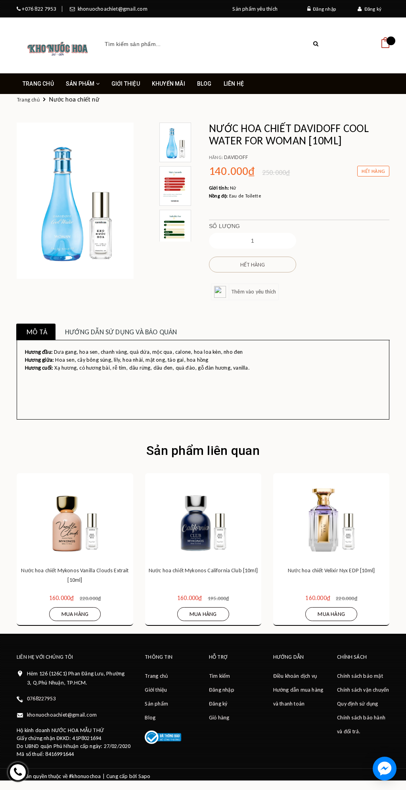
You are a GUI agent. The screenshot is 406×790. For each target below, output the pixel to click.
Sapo (144, 776)
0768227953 (41, 698)
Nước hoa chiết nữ (74, 99)
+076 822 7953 (38, 9)
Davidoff (236, 157)
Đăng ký (371, 9)
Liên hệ (234, 84)
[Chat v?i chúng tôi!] (384, 768)
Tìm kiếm (219, 676)
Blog (204, 84)
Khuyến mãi (168, 84)
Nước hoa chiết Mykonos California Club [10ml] (203, 570)
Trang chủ (38, 84)
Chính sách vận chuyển (363, 689)
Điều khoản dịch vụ (295, 676)
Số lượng (224, 226)
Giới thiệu (125, 84)
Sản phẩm (81, 84)
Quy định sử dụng (357, 703)
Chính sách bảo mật (360, 676)
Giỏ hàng (219, 717)
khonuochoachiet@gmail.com (111, 9)
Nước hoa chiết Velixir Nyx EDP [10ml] (331, 570)
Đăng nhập (323, 9)
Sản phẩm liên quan (203, 450)
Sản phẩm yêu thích (255, 9)
